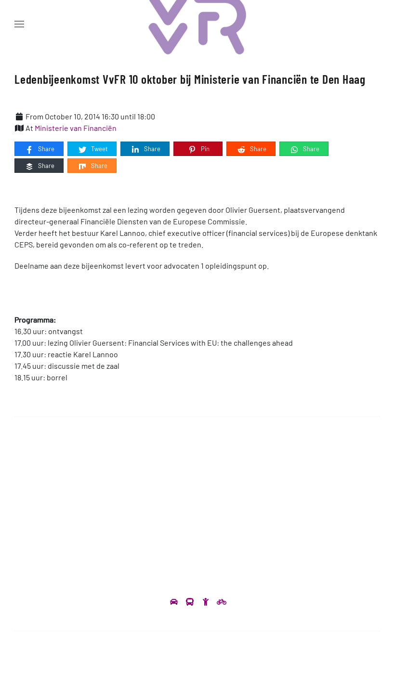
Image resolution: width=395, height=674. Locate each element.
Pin (204, 149)
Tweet (99, 149)
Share (45, 149)
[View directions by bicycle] (221, 602)
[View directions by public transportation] (190, 602)
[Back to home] (198, 24)
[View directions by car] (175, 602)
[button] (19, 24)
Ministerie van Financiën (76, 127)
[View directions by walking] (206, 602)
